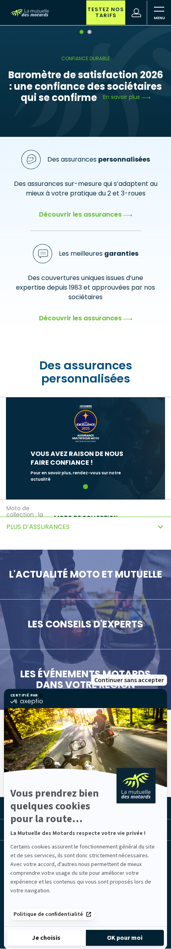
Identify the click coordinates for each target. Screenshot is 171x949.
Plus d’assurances (38, 526)
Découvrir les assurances (81, 214)
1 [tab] (86, 486)
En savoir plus (122, 97)
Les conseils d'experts (85, 624)
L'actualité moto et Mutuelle (85, 574)
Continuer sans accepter (129, 680)
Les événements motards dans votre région (85, 679)
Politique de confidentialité (48, 914)
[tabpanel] (85, 80)
